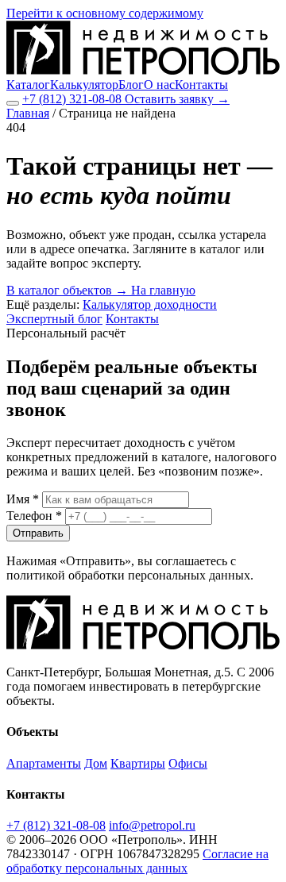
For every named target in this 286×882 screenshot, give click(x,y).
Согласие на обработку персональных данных (137, 861)
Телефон (34, 515)
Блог (131, 84)
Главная (27, 113)
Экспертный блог (54, 318)
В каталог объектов (67, 290)
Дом (95, 763)
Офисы (187, 763)
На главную (163, 290)
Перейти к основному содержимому (104, 13)
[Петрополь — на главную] (143, 70)
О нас (159, 84)
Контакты (201, 84)
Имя (22, 499)
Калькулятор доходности (150, 304)
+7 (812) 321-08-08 (73, 99)
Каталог (28, 84)
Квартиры (137, 763)
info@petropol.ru (152, 825)
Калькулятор (84, 84)
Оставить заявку (177, 99)
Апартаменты (43, 763)
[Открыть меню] (12, 103)
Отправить (38, 533)
